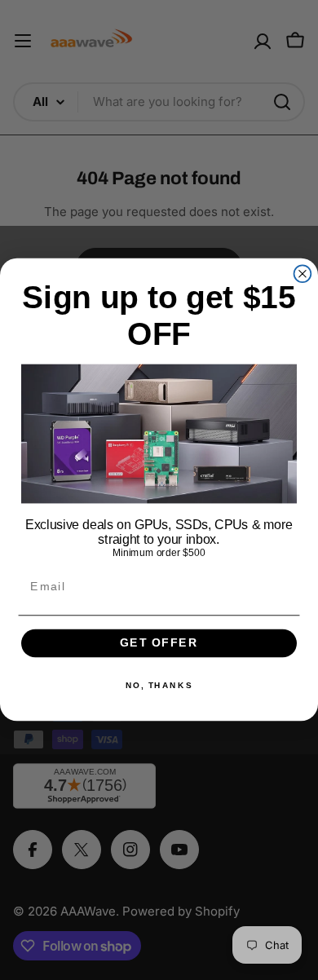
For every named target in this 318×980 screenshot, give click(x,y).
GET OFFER (158, 644)
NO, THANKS (159, 686)
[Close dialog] (302, 274)
